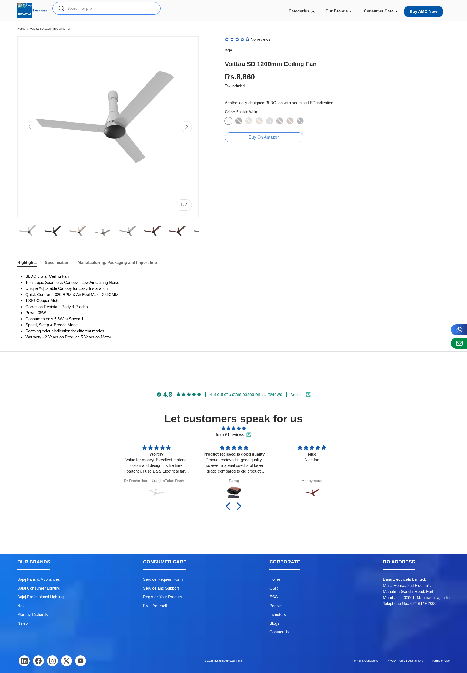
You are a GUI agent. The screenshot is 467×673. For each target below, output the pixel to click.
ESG (273, 596)
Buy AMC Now (423, 11)
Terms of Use (441, 660)
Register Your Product (162, 596)
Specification (57, 262)
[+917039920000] (459, 330)
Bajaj (229, 50)
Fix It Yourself (155, 605)
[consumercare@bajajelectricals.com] (459, 343)
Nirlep (22, 623)
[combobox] (106, 8)
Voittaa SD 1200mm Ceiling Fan (50, 28)
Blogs (274, 623)
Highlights (27, 262)
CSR (273, 588)
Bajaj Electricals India (228, 660)
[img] (233, 429)
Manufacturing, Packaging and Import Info (117, 262)
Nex (21, 605)
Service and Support (161, 588)
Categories (299, 11)
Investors (277, 614)
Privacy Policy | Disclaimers (405, 660)
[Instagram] (52, 660)
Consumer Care (378, 11)
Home (21, 28)
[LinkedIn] (24, 660)
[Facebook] (38, 660)
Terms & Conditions (365, 660)
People (275, 605)
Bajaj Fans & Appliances (38, 579)
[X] (66, 660)
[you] (80, 660)
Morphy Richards (32, 614)
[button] (238, 39)
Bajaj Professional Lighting (40, 596)
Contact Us (279, 632)
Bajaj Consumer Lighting (38, 588)
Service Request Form (163, 579)
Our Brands (336, 11)
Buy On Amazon (264, 137)
